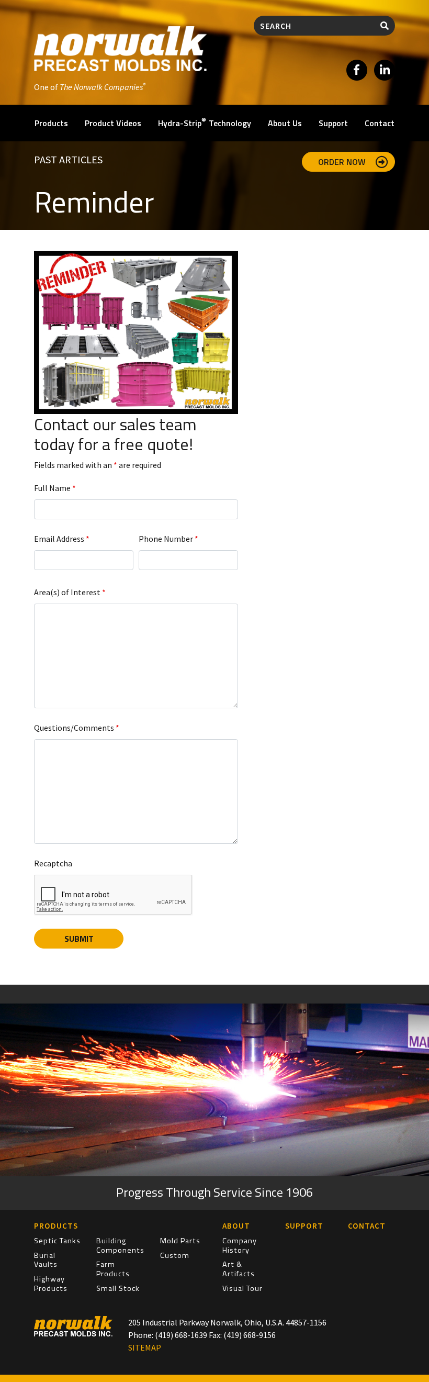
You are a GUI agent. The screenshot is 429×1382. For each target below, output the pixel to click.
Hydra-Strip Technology (204, 122)
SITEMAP (144, 1347)
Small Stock (118, 1288)
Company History (239, 1245)
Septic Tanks (57, 1240)
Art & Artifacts (238, 1268)
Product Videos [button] (113, 123)
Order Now (343, 161)
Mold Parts (180, 1240)
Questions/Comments (76, 727)
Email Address (61, 538)
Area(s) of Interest (70, 592)
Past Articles (68, 159)
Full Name (55, 488)
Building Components (120, 1245)
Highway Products (50, 1283)
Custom (174, 1255)
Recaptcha (53, 863)
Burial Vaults (46, 1260)
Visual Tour (242, 1288)
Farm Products (113, 1268)
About (236, 1226)
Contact (379, 123)
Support (333, 123)
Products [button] (51, 123)
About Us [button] (285, 123)
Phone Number (168, 538)
